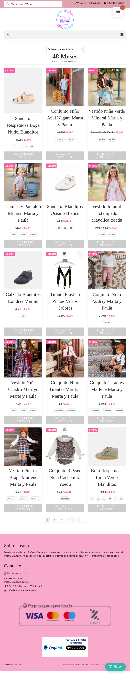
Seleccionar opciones (23, 155)
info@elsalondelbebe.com (21, 590)
